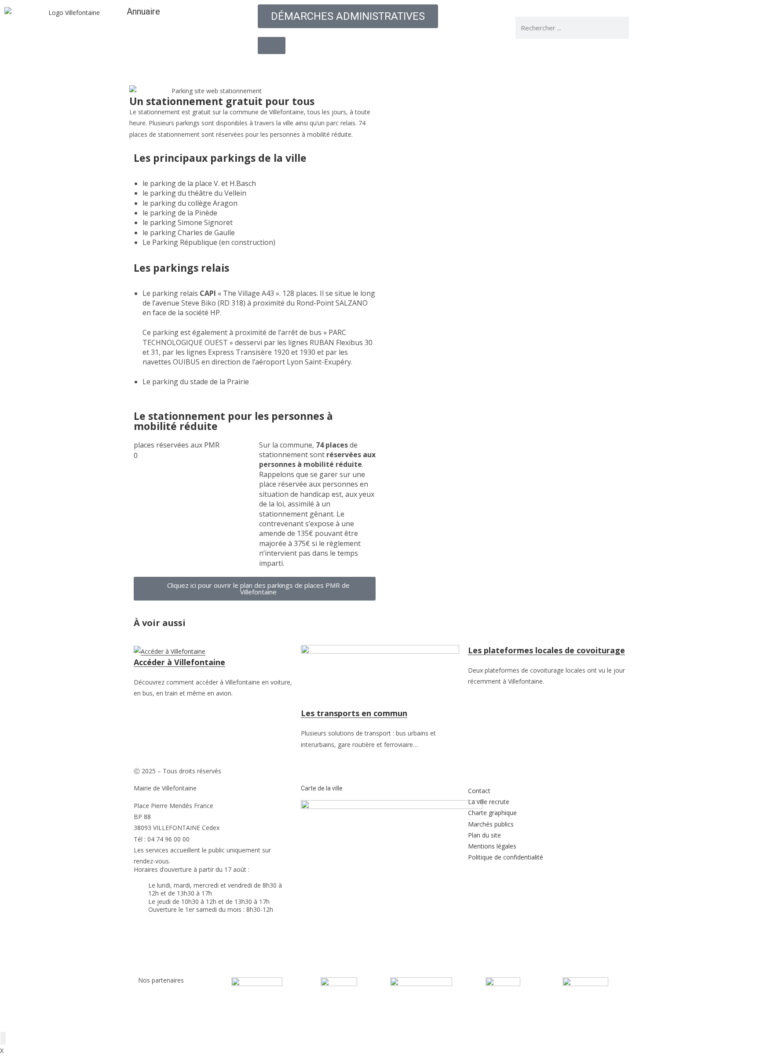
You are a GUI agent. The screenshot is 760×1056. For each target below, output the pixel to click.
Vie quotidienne (408, 71)
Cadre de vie (469, 71)
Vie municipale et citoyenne (252, 71)
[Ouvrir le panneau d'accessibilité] (3, 1038)
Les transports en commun (354, 713)
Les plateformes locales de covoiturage (546, 650)
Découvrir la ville (341, 71)
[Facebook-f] (649, 28)
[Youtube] (672, 28)
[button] (505, 112)
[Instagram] (696, 28)
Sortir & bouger (529, 71)
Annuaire (143, 11)
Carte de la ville (322, 788)
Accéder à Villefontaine (179, 662)
